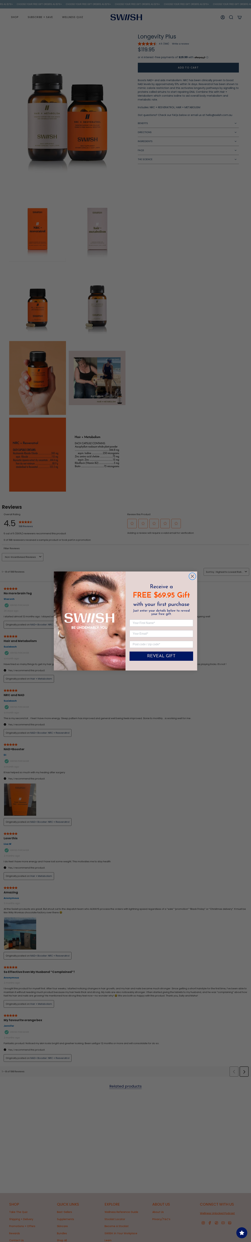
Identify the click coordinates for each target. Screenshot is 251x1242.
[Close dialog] (192, 576)
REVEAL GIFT (161, 656)
